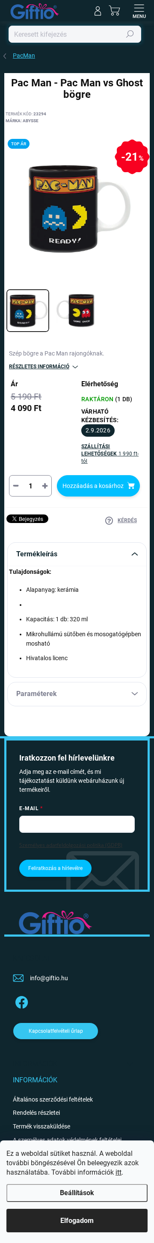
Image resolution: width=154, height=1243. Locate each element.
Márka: (22, 120)
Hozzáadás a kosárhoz (93, 485)
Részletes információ (39, 367)
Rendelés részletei (36, 1112)
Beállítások (77, 1193)
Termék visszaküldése (41, 1126)
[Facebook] (20, 1000)
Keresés (130, 34)
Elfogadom (77, 1221)
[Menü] (139, 10)
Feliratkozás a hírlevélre (55, 868)
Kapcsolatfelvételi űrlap (56, 1031)
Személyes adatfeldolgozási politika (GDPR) (70, 845)
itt (118, 1172)
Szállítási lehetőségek (110, 454)
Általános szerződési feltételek (53, 1099)
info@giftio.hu (49, 978)
